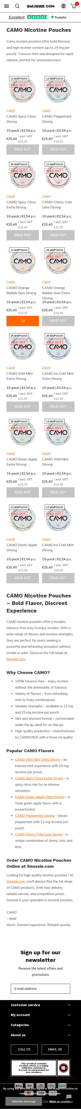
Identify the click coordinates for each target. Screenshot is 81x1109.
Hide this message (23, 1101)
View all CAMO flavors (46, 916)
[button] (6, 6)
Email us (55, 1049)
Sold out (22, 149)
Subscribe (57, 989)
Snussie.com (15, 659)
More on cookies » (61, 1101)
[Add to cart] (22, 321)
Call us (24, 1049)
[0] (73, 6)
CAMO (10, 111)
